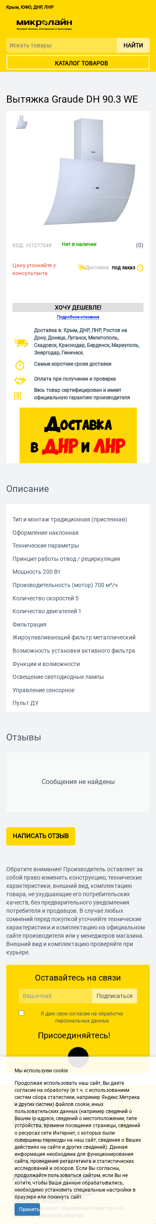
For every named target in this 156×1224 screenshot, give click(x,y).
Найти (133, 45)
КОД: (18, 245)
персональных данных (82, 1021)
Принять (29, 1209)
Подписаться (115, 996)
